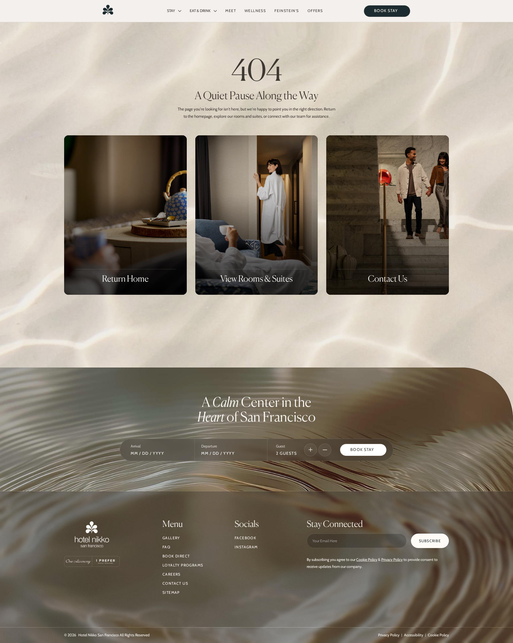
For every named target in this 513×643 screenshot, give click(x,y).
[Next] (310, 449)
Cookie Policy (366, 559)
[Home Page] (108, 11)
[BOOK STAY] (387, 11)
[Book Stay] (363, 450)
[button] (174, 11)
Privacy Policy (392, 559)
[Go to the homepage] (92, 535)
